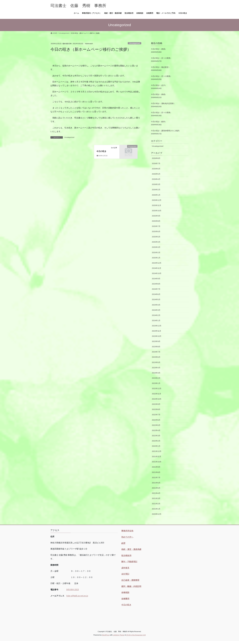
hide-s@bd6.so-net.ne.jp (77, 596)
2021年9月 (156, 467)
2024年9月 (156, 279)
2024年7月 (156, 289)
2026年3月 (156, 184)
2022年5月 (156, 425)
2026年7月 (156, 163)
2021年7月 (156, 478)
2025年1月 (156, 258)
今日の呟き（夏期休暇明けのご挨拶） (166, 131)
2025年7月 (156, 226)
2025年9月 (156, 216)
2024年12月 (156, 263)
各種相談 (125, 592)
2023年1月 (156, 383)
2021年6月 (156, 483)
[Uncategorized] (128, 150)
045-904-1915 (72, 590)
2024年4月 (156, 305)
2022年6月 (156, 420)
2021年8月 (156, 472)
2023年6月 (156, 357)
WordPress (105, 635)
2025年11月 (156, 205)
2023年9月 (156, 341)
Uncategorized (134, 43)
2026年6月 (156, 169)
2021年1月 (156, 509)
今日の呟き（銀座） (159, 122)
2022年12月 (156, 388)
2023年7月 (156, 352)
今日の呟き (101, 151)
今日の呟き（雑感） (159, 49)
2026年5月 (156, 174)
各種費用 (125, 599)
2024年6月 (156, 294)
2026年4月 (156, 179)
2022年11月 (156, 394)
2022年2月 (156, 441)
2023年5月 (156, 362)
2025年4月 (156, 242)
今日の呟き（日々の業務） (161, 58)
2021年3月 (156, 498)
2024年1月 (156, 320)
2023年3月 (156, 373)
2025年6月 (156, 231)
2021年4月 (156, 493)
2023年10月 (156, 336)
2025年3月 (156, 247)
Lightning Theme (118, 635)
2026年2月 (156, 190)
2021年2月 (156, 504)
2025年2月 (156, 252)
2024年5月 (156, 299)
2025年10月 (156, 211)
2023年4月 (156, 368)
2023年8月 (156, 347)
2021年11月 (156, 457)
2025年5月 (156, 237)
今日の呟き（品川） (159, 85)
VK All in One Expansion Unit (136, 635)
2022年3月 (156, 436)
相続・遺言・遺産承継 (131, 549)
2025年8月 (156, 221)
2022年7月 (156, 415)
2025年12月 (156, 200)
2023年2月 (156, 378)
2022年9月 (156, 404)
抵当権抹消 (126, 555)
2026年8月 (156, 158)
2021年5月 (156, 488)
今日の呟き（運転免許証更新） (163, 103)
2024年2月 (156, 315)
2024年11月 (156, 268)
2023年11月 (156, 331)
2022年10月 (156, 399)
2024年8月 (156, 284)
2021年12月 (156, 451)
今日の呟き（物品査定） (160, 67)
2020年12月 (156, 514)
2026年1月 (156, 195)
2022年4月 (156, 430)
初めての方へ (127, 537)
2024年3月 (156, 310)
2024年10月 (156, 273)
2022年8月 (156, 409)
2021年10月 (156, 462)
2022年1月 (156, 446)
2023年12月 (156, 326)
